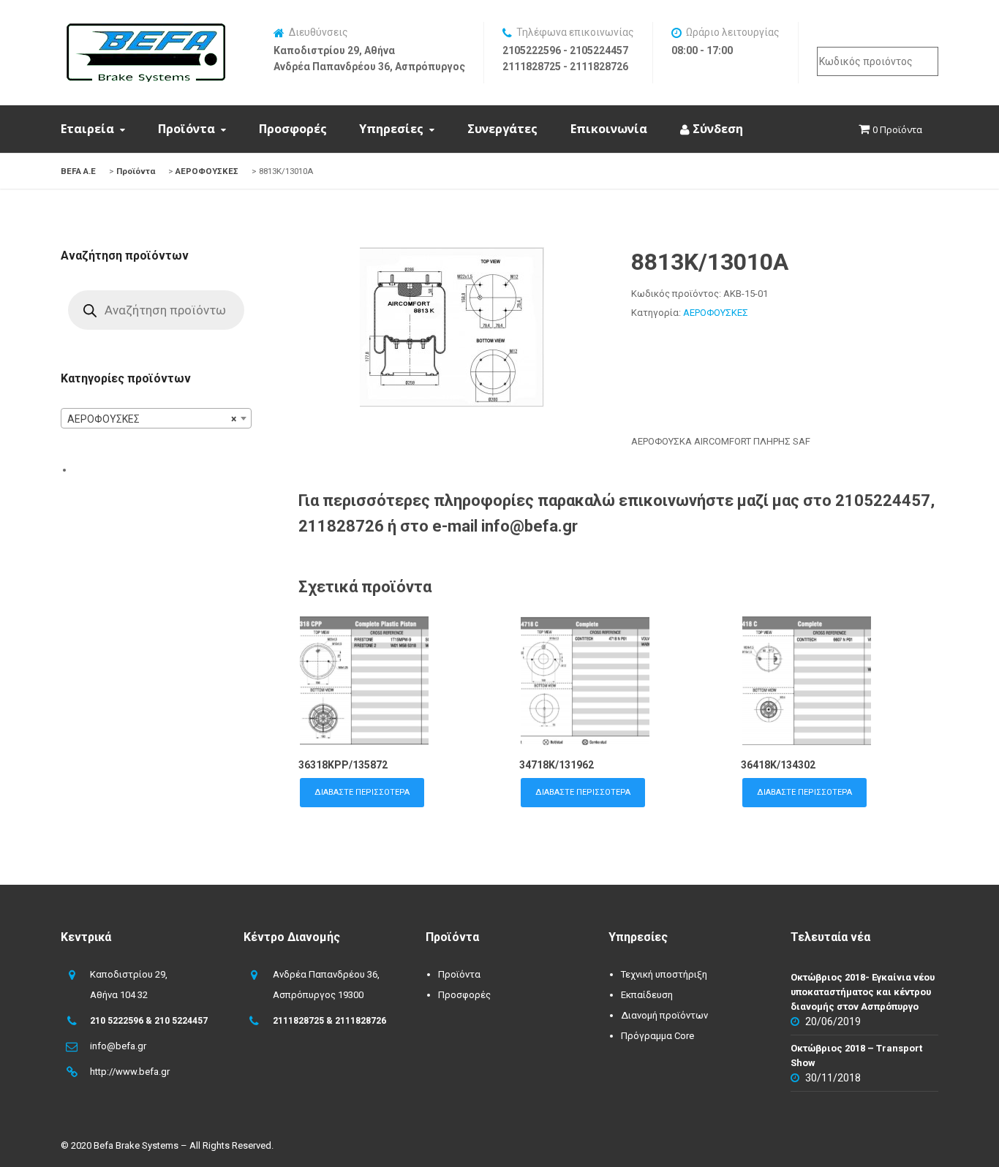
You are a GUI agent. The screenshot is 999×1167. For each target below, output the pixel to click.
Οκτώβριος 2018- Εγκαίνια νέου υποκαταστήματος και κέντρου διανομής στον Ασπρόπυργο (863, 992)
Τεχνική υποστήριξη (664, 974)
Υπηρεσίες (391, 129)
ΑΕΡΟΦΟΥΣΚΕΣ (715, 312)
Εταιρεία (87, 129)
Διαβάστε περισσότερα (362, 792)
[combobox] (156, 418)
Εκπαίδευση (647, 994)
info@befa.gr (118, 1046)
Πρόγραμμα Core (657, 1035)
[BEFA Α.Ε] (145, 31)
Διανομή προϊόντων (664, 1015)
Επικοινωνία (608, 129)
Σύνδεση (716, 129)
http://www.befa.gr (130, 1071)
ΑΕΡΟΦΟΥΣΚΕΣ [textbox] (151, 419)
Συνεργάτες (502, 129)
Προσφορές (293, 129)
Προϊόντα (186, 129)
